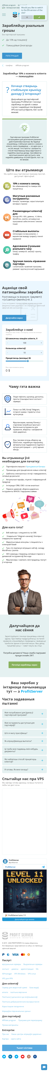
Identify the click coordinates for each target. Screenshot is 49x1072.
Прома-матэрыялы (10, 1025)
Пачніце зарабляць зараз (24, 665)
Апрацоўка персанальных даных (16, 1011)
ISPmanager (7, 973)
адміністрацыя (27, 969)
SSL (37, 969)
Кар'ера (5, 1039)
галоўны (9, 65)
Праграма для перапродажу (30, 1020)
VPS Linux (32, 973)
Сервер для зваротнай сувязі (14, 987)
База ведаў (34, 987)
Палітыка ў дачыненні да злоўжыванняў (19, 997)
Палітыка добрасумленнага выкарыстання (20, 1001)
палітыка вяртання (18, 992)
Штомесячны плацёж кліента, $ (21, 338)
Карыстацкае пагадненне (13, 1006)
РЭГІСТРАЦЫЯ (12, 55)
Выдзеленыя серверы (32, 964)
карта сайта (16, 1039)
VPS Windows (19, 973)
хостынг (5, 969)
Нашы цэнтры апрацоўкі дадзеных (26, 1034)
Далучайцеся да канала (24, 919)
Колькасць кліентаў (16, 348)
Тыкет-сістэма (24, 1047)
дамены (15, 969)
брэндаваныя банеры (35, 466)
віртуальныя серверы (11, 964)
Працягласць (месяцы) (18, 358)
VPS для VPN (7, 978)
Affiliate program (9, 5)
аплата (5, 992)
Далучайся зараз (14, 318)
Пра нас (5, 1034)
